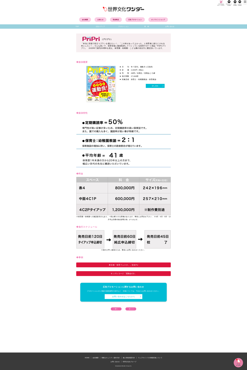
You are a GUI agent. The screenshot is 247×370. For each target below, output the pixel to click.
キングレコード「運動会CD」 (123, 274)
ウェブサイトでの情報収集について (150, 358)
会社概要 (85, 19)
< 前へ (115, 309)
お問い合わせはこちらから (123, 297)
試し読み (155, 86)
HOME (87, 358)
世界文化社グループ (129, 361)
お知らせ (100, 19)
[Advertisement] (107, 335)
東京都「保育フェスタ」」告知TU (123, 265)
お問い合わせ (169, 26)
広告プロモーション (135, 19)
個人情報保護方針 (129, 358)
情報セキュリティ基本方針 (111, 358)
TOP (77, 26)
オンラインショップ (158, 19)
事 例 (146, 26)
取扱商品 (116, 19)
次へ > (131, 309)
